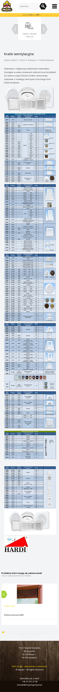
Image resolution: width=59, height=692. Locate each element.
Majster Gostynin (10, 60)
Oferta (22, 60)
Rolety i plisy (9, 606)
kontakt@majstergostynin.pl (29, 685)
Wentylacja (32, 60)
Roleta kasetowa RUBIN (14, 615)
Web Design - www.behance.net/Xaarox (29, 666)
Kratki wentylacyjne (46, 60)
